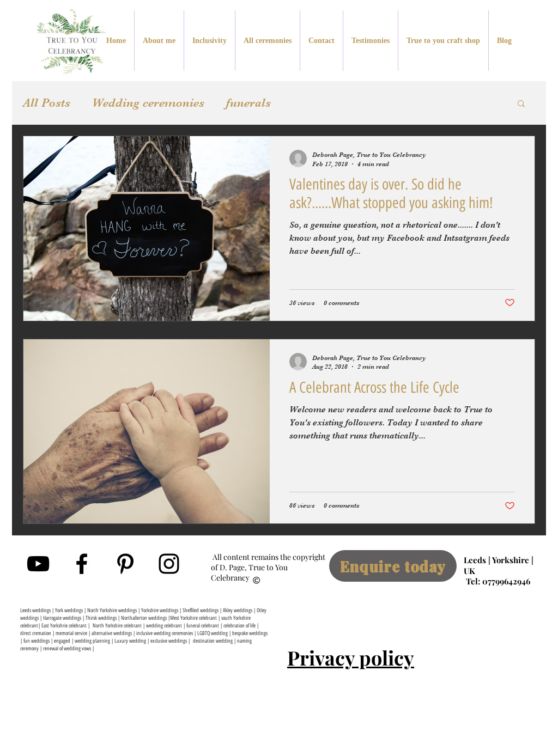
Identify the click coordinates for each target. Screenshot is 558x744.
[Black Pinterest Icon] (125, 563)
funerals (248, 102)
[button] (521, 104)
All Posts (46, 102)
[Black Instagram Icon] (169, 563)
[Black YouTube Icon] (38, 563)
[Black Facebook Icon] (81, 563)
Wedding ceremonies (148, 102)
